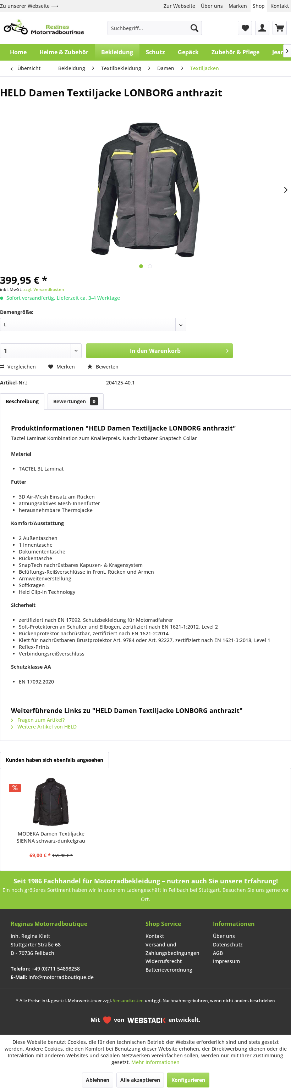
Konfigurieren (188, 1079)
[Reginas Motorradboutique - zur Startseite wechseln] (44, 28)
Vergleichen (21, 366)
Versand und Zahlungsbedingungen (172, 948)
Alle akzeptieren (140, 1079)
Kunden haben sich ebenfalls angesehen (54, 760)
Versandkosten (128, 1000)
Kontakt (279, 5)
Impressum (226, 961)
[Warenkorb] (280, 28)
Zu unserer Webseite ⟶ (29, 5)
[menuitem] (155, 28)
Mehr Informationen (155, 1062)
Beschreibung (22, 401)
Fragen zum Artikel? (40, 719)
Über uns (212, 5)
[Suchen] (194, 28)
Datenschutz (228, 944)
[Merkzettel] (245, 28)
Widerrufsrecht (164, 961)
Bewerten (106, 366)
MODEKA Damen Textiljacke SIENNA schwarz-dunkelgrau (51, 837)
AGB (218, 953)
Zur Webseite (179, 5)
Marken (238, 5)
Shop (259, 5)
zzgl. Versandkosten (43, 289)
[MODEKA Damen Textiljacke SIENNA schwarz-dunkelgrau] (51, 802)
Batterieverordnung (169, 969)
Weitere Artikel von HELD (46, 726)
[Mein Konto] (262, 28)
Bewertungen (74, 401)
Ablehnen (97, 1079)
